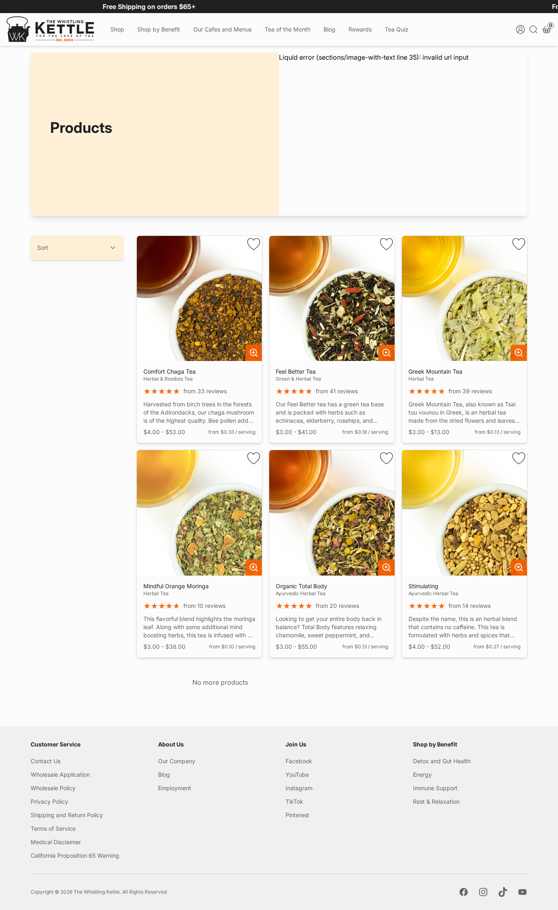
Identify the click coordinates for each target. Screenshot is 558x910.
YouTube (297, 774)
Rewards (360, 29)
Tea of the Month (287, 29)
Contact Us (45, 761)
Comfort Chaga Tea (169, 371)
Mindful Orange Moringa (176, 586)
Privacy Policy (49, 801)
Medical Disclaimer (56, 841)
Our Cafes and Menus (222, 29)
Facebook (299, 761)
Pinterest (297, 814)
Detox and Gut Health (442, 761)
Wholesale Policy (53, 787)
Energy (422, 774)
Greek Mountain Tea (435, 371)
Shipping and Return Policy (67, 814)
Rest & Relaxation (436, 801)
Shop (117, 29)
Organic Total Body (301, 586)
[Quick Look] (254, 353)
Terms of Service (53, 828)
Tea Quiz (396, 29)
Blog (329, 29)
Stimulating (423, 586)
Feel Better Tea (296, 371)
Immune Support (435, 787)
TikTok (294, 801)
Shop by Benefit (158, 29)
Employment (174, 787)
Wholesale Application (60, 774)
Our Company (176, 761)
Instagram (299, 787)
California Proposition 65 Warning (75, 855)
